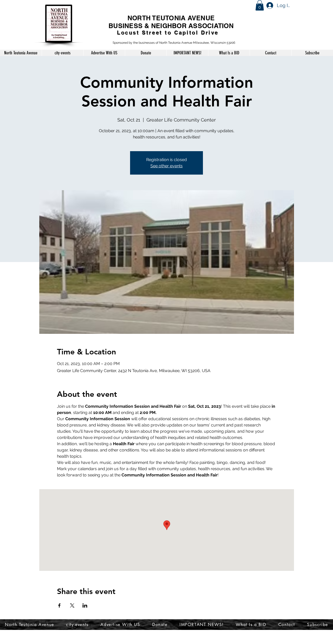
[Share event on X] (72, 605)
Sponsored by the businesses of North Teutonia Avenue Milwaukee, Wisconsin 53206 (174, 42)
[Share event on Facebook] (59, 605)
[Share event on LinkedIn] (84, 605)
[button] (259, 5)
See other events (166, 165)
